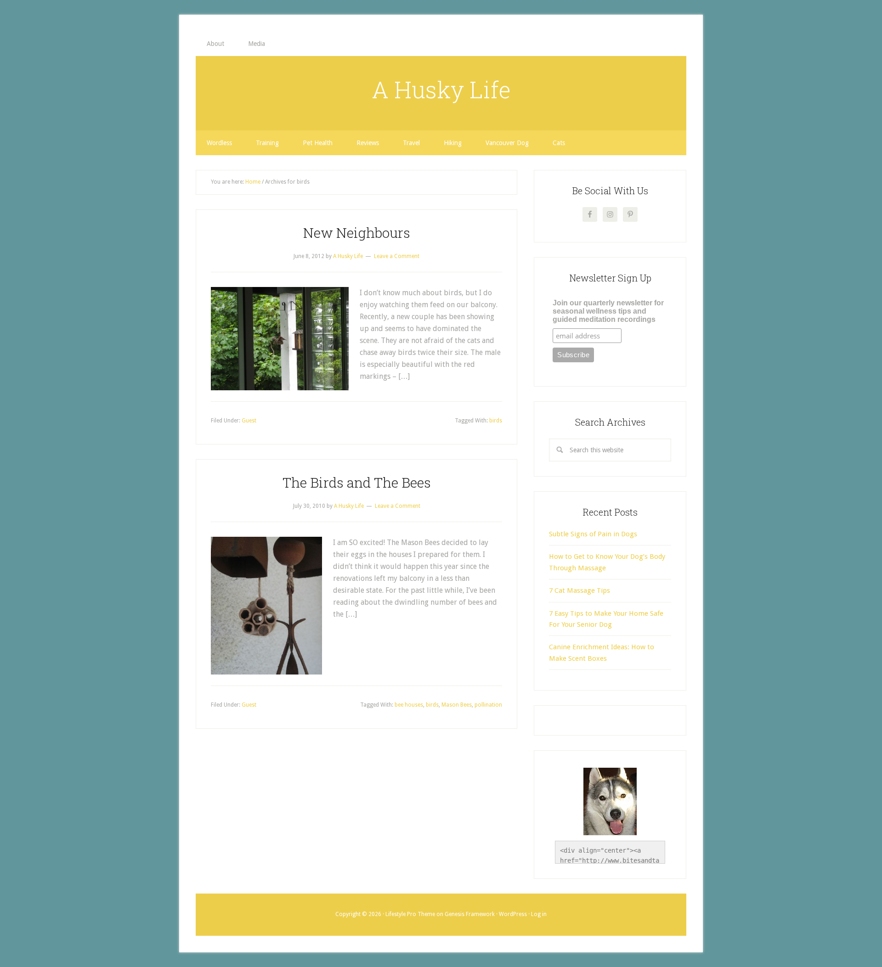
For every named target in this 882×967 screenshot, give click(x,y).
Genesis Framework (470, 914)
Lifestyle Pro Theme (410, 914)
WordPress (513, 914)
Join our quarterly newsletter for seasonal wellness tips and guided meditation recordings (608, 311)
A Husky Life (441, 89)
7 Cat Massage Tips (579, 590)
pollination (488, 705)
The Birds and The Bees (357, 482)
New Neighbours (356, 233)
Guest (249, 420)
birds (495, 420)
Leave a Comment (396, 256)
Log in (539, 914)
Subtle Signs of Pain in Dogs (593, 534)
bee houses (409, 705)
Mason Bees (456, 705)
